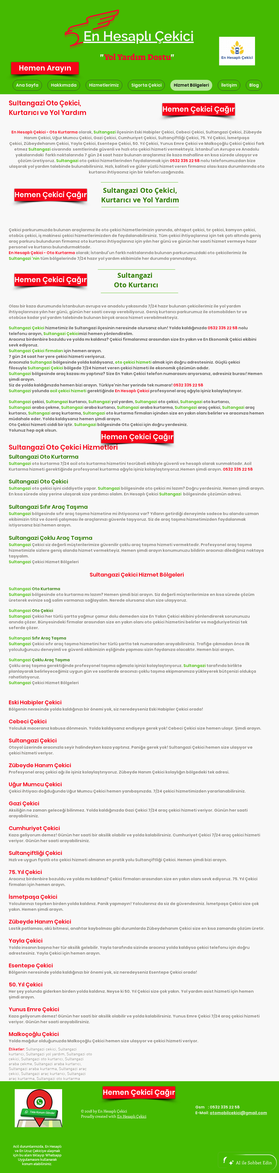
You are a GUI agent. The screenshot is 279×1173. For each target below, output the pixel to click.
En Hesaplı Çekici (131, 1116)
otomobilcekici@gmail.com (238, 1113)
